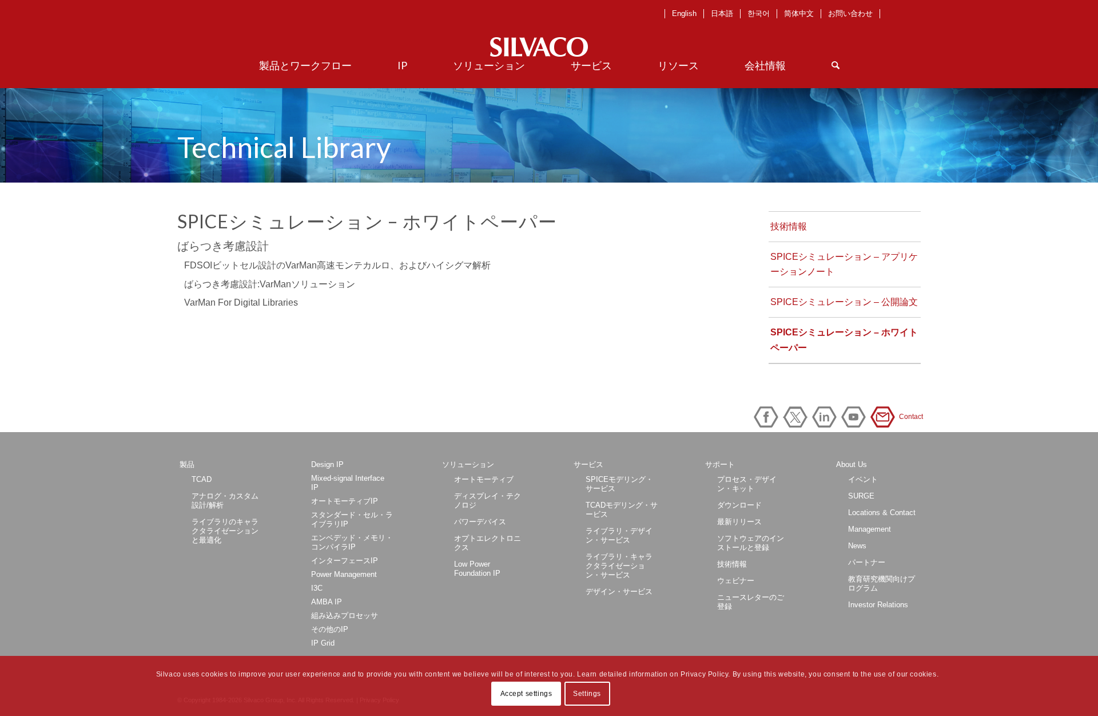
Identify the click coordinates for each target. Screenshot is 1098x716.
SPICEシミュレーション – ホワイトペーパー (844, 339)
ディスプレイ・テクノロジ (487, 500)
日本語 (722, 13)
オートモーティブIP (344, 501)
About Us (851, 464)
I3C (317, 588)
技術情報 (788, 226)
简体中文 (799, 13)
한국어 (758, 13)
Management (869, 529)
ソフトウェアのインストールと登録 (750, 543)
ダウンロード (739, 505)
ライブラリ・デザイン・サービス (619, 535)
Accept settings (526, 694)
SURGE (861, 496)
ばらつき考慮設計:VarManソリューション (269, 284)
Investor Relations (878, 604)
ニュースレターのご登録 (750, 602)
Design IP (327, 464)
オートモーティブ (484, 479)
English (684, 13)
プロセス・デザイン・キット (747, 484)
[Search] (835, 65)
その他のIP (329, 629)
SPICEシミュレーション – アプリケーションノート (844, 264)
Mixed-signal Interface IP (347, 483)
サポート (720, 464)
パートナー (866, 562)
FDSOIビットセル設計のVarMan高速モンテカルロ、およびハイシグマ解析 (337, 265)
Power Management (344, 574)
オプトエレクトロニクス (487, 543)
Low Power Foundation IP (477, 568)
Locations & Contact (882, 512)
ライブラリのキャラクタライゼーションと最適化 (225, 530)
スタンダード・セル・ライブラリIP (352, 519)
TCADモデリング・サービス (622, 510)
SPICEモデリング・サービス (619, 484)
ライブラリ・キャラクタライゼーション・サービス (619, 565)
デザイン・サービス (619, 591)
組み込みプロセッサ (344, 615)
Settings (587, 694)
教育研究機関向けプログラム (881, 583)
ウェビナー (735, 580)
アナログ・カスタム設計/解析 (225, 500)
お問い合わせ (850, 13)
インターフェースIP (344, 560)
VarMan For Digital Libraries (241, 302)
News (857, 545)
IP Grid (323, 643)
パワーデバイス (480, 521)
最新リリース (739, 521)
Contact (884, 417)
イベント (863, 479)
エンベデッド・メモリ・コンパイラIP (352, 542)
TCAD (202, 479)
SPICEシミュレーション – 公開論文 (844, 302)
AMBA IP (326, 602)
